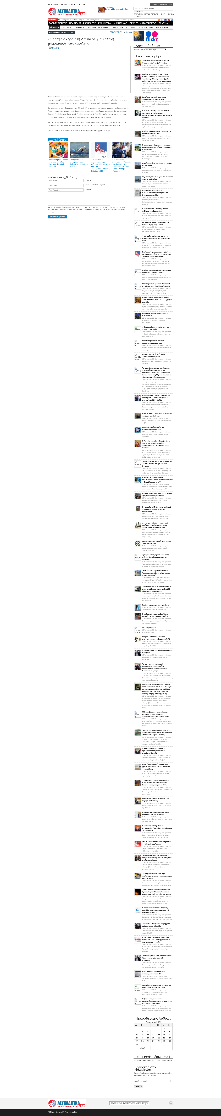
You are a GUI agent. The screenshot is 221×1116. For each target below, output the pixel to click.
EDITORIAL (63, 4)
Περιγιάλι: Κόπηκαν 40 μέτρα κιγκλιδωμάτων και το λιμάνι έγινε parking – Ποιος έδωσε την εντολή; (157, 480)
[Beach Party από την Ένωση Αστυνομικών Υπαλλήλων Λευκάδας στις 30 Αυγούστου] (137, 831)
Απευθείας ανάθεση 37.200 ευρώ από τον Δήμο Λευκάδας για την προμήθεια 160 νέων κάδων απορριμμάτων (157, 589)
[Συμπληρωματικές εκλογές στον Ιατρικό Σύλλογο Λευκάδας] (137, 547)
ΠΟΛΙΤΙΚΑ (163, 23)
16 (170, 1035)
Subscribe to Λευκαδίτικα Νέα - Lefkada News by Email (153, 1060)
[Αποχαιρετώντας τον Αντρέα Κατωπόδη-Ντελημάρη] (137, 656)
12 (148, 1035)
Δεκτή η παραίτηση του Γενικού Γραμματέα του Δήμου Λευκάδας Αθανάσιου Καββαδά (153, 751)
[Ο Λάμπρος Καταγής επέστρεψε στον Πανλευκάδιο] (137, 319)
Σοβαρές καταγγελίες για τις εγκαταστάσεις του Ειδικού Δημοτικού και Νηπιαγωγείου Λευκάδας (157, 1001)
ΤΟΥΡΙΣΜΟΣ (92, 27)
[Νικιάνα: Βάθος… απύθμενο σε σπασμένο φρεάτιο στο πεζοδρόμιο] (137, 419)
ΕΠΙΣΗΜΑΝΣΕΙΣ (110, 7)
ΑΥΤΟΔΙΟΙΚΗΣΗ (66, 27)
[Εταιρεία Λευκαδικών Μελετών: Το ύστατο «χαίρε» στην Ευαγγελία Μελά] (137, 499)
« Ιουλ (142, 1048)
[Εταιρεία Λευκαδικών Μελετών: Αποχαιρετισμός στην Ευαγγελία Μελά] (137, 642)
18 (142, 1038)
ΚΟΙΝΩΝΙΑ (143, 27)
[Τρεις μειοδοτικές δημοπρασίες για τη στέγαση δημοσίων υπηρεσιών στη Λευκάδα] (137, 560)
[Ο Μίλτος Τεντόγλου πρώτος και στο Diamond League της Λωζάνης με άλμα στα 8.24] (137, 241)
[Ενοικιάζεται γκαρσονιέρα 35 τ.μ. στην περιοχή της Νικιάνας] (137, 804)
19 (148, 1038)
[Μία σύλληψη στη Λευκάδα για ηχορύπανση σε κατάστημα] (137, 346)
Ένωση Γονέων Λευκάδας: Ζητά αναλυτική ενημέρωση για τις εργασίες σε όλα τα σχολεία (157, 876)
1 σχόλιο (156, 421)
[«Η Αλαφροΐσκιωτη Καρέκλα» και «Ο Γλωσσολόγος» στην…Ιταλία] (137, 227)
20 (153, 1038)
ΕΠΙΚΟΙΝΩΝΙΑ (53, 4)
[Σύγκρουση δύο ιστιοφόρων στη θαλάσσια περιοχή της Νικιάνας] (137, 182)
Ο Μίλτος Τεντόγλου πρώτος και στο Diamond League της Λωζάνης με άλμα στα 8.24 (156, 238)
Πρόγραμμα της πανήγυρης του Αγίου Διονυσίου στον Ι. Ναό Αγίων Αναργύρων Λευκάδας (157, 300)
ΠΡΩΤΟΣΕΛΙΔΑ (117, 27)
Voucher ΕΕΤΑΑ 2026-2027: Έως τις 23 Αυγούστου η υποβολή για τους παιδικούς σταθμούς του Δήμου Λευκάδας (157, 732)
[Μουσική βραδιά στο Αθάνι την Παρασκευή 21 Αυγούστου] (137, 433)
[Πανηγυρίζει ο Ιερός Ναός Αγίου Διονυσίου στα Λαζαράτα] (137, 359)
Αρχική (56, 27)
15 (164, 1035)
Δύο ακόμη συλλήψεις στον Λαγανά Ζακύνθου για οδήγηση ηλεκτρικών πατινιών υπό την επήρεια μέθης (155, 525)
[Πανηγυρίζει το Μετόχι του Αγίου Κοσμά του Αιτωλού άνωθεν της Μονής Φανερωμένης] (137, 512)
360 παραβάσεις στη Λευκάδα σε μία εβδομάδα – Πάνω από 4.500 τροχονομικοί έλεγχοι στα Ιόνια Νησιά (155, 714)
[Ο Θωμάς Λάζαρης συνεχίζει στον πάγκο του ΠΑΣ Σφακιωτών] (137, 332)
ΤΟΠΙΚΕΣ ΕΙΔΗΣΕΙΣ (58, 23)
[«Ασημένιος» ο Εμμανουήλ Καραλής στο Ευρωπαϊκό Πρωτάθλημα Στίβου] (137, 990)
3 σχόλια (157, 487)
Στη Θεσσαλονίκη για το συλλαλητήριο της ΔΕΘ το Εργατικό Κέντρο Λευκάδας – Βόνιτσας (157, 464)
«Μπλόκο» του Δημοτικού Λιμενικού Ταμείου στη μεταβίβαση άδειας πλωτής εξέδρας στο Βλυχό (156, 573)
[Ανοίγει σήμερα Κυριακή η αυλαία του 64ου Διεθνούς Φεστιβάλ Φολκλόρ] (137, 66)
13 (153, 1035)
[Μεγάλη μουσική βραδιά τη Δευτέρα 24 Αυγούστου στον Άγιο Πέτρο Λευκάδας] (137, 289)
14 (159, 1035)
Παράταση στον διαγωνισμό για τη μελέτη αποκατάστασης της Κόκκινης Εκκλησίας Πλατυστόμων (157, 147)
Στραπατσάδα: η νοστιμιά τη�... (116, 9)
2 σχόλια (157, 580)
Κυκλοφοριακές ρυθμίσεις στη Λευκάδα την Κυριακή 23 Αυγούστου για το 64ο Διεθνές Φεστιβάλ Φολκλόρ (156, 398)
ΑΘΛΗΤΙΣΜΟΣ (120, 23)
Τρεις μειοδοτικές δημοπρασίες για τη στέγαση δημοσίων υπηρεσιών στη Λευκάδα (155, 557)
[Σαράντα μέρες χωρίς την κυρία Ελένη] (137, 610)
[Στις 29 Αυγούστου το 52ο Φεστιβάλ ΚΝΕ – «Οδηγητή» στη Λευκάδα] (137, 847)
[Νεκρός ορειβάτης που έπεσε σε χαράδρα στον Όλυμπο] (137, 169)
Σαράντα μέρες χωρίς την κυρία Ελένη (155, 605)
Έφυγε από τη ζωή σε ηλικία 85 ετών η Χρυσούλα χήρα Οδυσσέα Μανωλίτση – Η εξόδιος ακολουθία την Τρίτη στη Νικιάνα (157, 892)
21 (159, 1038)
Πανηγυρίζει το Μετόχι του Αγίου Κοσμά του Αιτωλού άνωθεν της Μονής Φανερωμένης (156, 509)
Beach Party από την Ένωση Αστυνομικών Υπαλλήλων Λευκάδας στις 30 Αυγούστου (157, 828)
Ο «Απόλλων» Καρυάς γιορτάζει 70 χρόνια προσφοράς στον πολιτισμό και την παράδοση (156, 767)
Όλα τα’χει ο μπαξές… (150, 628)
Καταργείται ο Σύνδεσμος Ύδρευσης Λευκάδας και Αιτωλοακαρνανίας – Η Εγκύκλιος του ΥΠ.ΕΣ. (155, 910)
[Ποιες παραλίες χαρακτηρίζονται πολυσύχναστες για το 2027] (137, 977)
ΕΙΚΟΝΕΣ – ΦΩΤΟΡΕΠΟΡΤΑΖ (142, 23)
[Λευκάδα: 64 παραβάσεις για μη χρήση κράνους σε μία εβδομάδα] (137, 929)
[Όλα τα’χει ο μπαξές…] (137, 633)
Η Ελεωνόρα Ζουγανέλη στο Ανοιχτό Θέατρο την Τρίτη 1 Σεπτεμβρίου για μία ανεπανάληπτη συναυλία (156, 940)
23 (170, 1038)
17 (137, 1038)
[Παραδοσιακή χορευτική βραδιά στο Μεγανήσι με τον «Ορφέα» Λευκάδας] (137, 619)
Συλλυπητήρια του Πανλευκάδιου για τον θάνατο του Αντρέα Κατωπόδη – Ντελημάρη (157, 958)
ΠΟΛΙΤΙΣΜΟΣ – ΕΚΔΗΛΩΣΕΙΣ (82, 23)
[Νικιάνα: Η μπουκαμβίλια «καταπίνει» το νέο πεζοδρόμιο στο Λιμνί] (137, 137)
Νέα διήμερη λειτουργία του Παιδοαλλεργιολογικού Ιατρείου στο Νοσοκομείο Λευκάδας (155, 193)
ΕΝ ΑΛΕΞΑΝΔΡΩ (131, 27)
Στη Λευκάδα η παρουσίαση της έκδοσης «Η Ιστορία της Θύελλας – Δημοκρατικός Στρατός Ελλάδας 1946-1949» (156, 254)
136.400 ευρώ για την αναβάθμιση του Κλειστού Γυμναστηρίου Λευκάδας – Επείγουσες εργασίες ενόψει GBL (155, 782)
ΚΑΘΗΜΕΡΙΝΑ (105, 23)
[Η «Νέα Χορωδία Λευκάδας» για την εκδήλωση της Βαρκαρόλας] (137, 214)
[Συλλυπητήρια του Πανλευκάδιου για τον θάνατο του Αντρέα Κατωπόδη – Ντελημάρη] (137, 961)
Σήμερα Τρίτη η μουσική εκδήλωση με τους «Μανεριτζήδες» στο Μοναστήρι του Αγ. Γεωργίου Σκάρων (157, 858)
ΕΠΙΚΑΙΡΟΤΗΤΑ (80, 27)
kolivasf (129, 32)
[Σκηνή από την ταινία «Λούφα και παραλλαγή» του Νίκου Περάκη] (137, 103)
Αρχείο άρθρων (139, 50)
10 (137, 1035)
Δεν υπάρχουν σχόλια (156, 68)
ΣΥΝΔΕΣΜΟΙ (81, 4)
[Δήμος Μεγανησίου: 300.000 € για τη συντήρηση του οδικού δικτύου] (137, 818)
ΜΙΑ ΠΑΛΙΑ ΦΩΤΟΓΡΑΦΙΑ (158, 27)
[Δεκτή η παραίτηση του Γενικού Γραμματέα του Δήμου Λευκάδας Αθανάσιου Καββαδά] (137, 754)
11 (142, 1035)
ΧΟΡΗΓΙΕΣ (72, 4)
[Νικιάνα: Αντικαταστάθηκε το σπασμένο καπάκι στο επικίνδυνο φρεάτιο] (137, 275)
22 (164, 1038)
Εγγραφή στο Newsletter (145, 1068)
